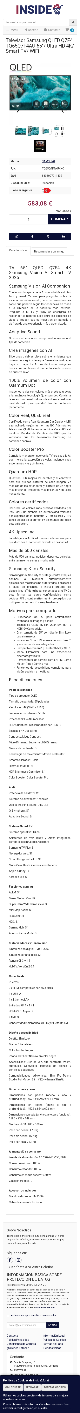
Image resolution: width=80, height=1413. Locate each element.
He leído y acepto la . (34, 1315)
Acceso (32, 30)
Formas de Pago (53, 1343)
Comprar (59, 219)
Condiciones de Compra (21, 1343)
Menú (14, 30)
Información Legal (54, 1335)
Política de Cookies (59, 1408)
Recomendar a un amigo (49, 251)
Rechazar (32, 1387)
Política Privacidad (18, 1339)
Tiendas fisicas (52, 1347)
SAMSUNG (48, 161)
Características (18, 250)
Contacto (53, 30)
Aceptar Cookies (54, 1387)
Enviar (52, 1325)
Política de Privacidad (45, 1307)
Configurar (13, 1387)
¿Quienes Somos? (18, 1347)
